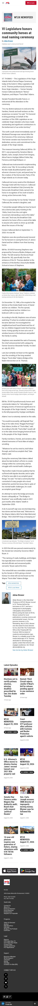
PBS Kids (6, 927)
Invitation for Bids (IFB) (11, 964)
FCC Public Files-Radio (10, 943)
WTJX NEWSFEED (23, 17)
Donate (31, 3)
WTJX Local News (13, 587)
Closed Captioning (9, 946)
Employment (8, 912)
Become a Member (10, 956)
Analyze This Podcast (10, 929)
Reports (6, 939)
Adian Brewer (8, 41)
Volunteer (7, 960)
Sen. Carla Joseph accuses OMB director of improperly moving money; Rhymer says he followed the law (27, 805)
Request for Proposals (11, 913)
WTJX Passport (8, 958)
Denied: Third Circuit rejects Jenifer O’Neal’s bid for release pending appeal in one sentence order (27, 686)
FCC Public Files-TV (10, 941)
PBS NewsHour (8, 926)
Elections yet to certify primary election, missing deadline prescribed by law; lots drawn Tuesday (10, 687)
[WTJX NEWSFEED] (8, 17)
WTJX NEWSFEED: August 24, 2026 (27, 761)
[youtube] (6, 983)
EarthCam (7, 930)
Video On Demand (9, 922)
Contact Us (7, 905)
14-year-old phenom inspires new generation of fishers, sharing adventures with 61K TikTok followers (11, 845)
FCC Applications (9, 947)
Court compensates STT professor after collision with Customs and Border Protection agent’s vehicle (26, 727)
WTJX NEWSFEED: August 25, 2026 (11, 721)
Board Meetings (9, 910)
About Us (7, 907)
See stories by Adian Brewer (23, 650)
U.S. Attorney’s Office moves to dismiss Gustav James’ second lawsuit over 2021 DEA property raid (10, 766)
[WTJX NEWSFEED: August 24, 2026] (27, 752)
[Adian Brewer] (6, 598)
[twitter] (6, 987)
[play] (3, 1004)
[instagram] (6, 979)
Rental (6, 961)
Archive (6, 924)
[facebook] (6, 975)
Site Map (6, 963)
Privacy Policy (8, 944)
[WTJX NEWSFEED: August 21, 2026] (27, 830)
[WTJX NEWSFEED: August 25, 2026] (11, 712)
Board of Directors (9, 909)
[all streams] (35, 1003)
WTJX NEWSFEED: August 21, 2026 (27, 839)
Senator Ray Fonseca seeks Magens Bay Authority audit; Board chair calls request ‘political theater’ (10, 805)
